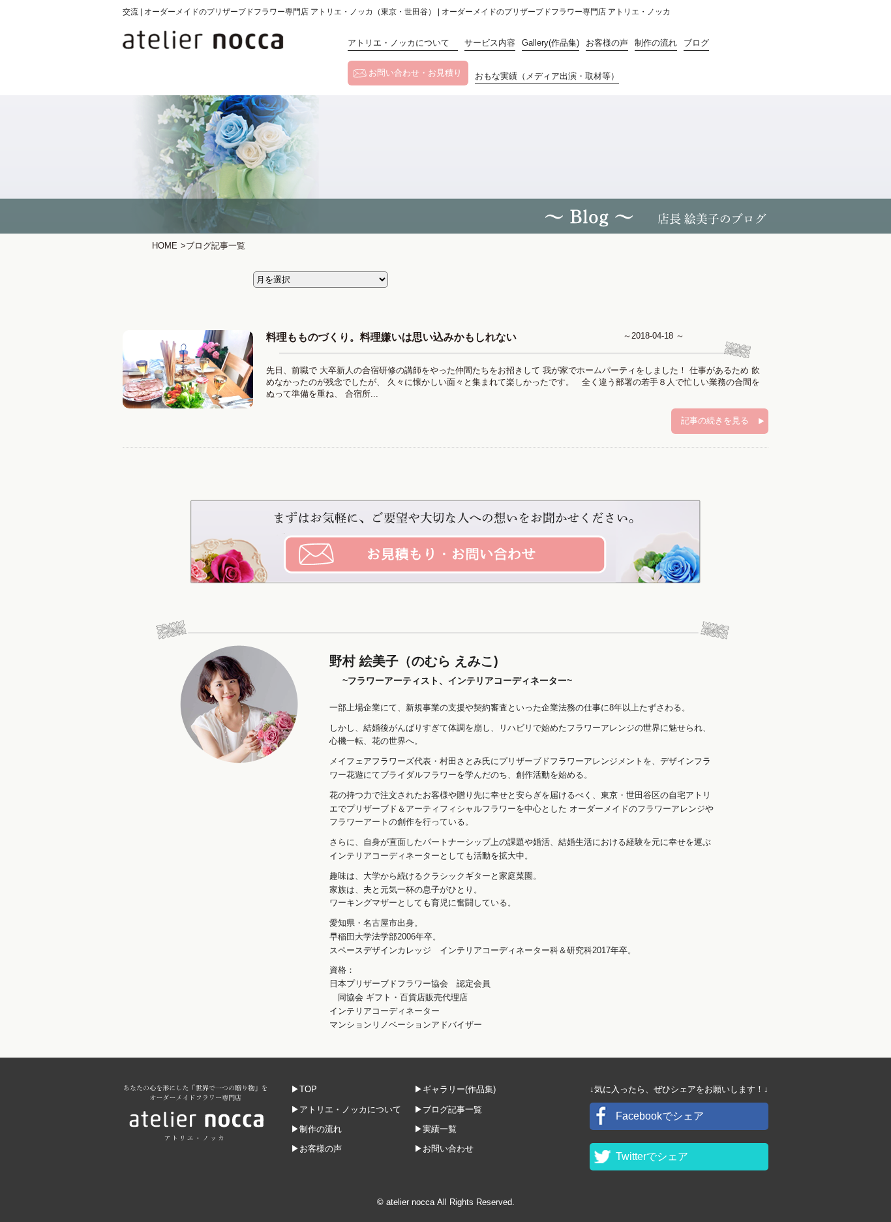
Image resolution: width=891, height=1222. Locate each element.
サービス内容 (489, 43)
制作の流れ (656, 43)
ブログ (696, 43)
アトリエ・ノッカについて (403, 43)
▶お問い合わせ (444, 1148)
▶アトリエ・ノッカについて (346, 1109)
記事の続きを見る (715, 420)
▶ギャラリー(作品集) (455, 1089)
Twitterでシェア (652, 1156)
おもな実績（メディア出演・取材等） (547, 76)
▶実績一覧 (435, 1129)
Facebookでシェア (660, 1116)
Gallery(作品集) (550, 43)
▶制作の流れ (316, 1129)
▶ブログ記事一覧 (448, 1109)
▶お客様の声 (316, 1148)
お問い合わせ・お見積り (415, 73)
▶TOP (304, 1089)
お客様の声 (607, 43)
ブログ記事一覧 (213, 246)
